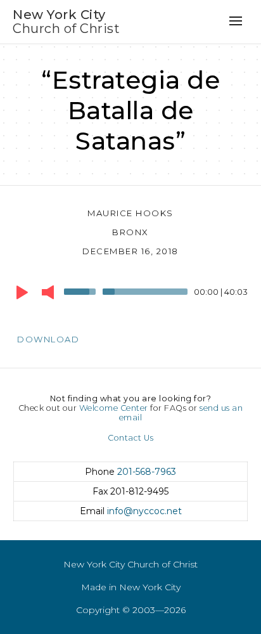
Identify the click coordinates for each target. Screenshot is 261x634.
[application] (130, 294)
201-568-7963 (146, 471)
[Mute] (48, 292)
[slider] (81, 290)
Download (48, 339)
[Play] (22, 292)
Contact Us (130, 438)
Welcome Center (113, 408)
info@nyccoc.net (144, 511)
